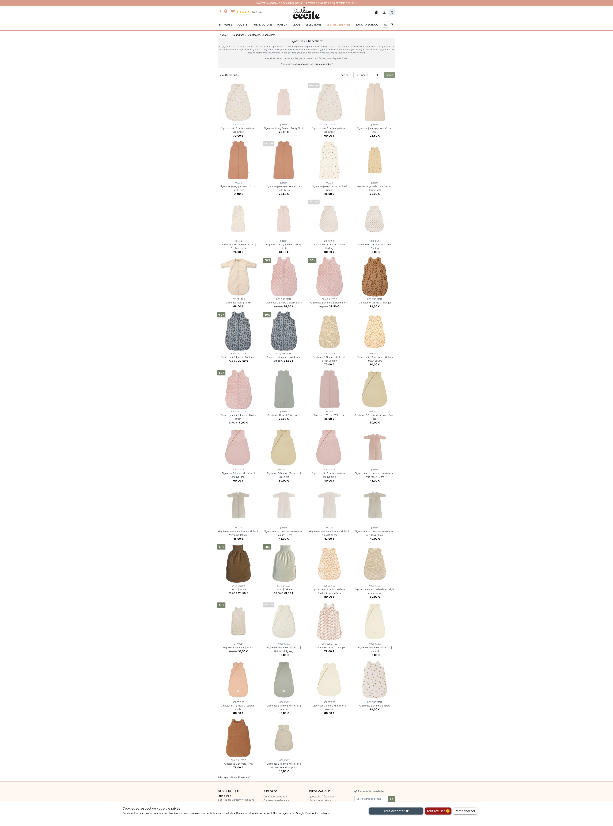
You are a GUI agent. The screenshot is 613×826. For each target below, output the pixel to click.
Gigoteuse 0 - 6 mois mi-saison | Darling (329, 245)
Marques (225, 24)
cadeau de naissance (282, 2)
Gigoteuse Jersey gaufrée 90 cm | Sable (375, 128)
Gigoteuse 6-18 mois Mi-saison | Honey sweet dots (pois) (283, 764)
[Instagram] (220, 11)
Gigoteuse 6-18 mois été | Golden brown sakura (375, 357)
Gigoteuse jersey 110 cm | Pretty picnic (283, 245)
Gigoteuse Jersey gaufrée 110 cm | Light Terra (238, 186)
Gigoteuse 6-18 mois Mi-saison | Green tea (283, 473)
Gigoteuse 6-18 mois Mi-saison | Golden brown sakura (329, 589)
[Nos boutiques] (226, 11)
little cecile (224, 795)
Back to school (367, 24)
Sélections (313, 24)
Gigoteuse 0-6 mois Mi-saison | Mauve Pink (238, 473)
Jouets (242, 24)
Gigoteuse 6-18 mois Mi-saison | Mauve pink (329, 473)
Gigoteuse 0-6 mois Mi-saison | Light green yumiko (375, 589)
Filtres (389, 75)
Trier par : (345, 75)
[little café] (232, 11)
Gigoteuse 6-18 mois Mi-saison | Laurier (283, 706)
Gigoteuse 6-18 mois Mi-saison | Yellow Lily (238, 128)
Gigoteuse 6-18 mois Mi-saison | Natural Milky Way (283, 648)
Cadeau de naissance (276, 800)
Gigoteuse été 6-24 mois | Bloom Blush (238, 415)
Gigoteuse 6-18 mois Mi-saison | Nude (238, 706)
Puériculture (262, 24)
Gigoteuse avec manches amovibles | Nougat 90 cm (329, 531)
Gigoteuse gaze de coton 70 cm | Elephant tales (238, 245)
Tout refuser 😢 (438, 811)
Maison (282, 24)
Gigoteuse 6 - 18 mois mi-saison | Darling (375, 245)
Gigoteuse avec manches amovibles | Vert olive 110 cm (238, 531)
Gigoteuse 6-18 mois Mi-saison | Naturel (374, 648)
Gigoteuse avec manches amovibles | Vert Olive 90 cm (375, 531)
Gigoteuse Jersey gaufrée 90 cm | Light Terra (284, 186)
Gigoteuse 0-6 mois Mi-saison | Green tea (374, 415)
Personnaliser (465, 811)
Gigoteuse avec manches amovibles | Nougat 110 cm (284, 531)
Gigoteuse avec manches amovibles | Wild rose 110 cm (375, 473)
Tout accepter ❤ (396, 811)
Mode (296, 24)
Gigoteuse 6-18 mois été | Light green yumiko (329, 357)
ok (391, 798)
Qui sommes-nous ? (275, 796)
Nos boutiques (229, 791)
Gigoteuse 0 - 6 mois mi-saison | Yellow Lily (329, 128)
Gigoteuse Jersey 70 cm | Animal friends (329, 186)
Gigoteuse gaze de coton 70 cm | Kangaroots (375, 186)
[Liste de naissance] (376, 12)
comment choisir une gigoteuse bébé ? (313, 64)
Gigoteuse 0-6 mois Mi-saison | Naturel (329, 706)
